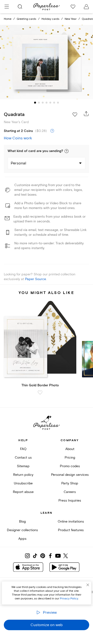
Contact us (23, 458)
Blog (22, 521)
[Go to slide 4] (46, 103)
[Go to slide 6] (54, 103)
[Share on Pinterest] (43, 555)
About (69, 449)
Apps (22, 539)
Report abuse (23, 492)
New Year (71, 19)
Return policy (23, 475)
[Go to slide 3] (43, 103)
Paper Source (35, 279)
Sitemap (23, 466)
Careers (70, 492)
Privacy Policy (69, 598)
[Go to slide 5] (50, 103)
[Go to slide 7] (58, 103)
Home (7, 19)
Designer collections (22, 530)
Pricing (70, 458)
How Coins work (18, 138)
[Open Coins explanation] (52, 131)
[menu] (6, 7)
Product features (71, 530)
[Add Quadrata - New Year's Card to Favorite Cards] (75, 114)
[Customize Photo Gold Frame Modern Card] (46, 62)
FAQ (23, 449)
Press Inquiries (69, 500)
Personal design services (70, 475)
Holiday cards (50, 19)
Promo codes (70, 466)
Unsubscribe (23, 483)
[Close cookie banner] (88, 585)
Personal (18, 163)
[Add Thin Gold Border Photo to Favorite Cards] (40, 392)
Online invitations (71, 521)
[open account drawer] (86, 7)
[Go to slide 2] (39, 103)
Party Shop (69, 483)
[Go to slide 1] (35, 103)
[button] (66, 151)
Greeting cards (26, 19)
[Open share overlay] (86, 113)
